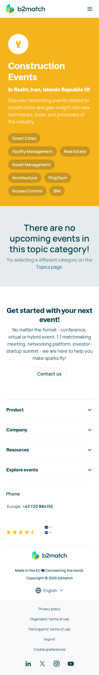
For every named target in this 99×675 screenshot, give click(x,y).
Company (16, 430)
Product (15, 410)
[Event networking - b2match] (25, 9)
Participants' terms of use (49, 629)
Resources (17, 450)
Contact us (49, 374)
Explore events (22, 470)
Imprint (49, 639)
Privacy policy (49, 608)
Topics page (49, 267)
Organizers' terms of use (49, 619)
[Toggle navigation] (90, 9)
